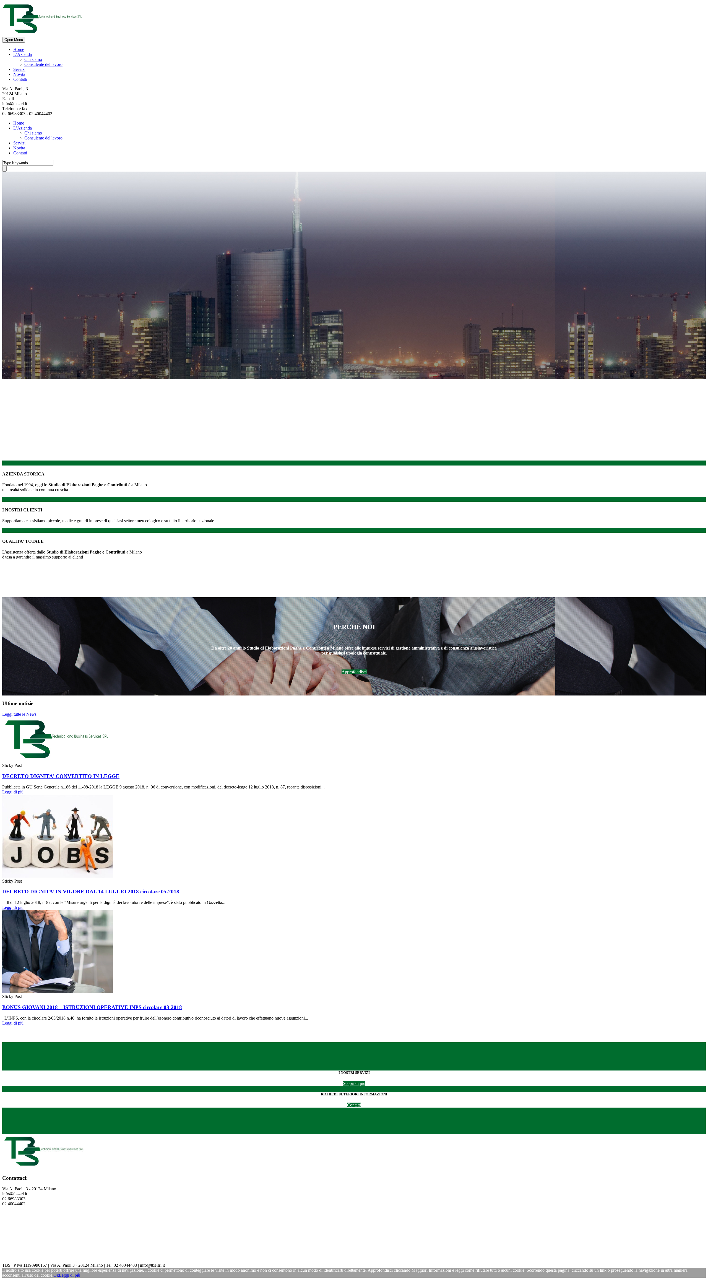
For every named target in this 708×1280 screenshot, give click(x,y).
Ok (56, 1275)
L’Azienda (22, 54)
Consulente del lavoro (43, 64)
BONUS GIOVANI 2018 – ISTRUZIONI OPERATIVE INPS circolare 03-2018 (92, 1007)
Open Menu (13, 40)
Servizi (19, 69)
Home (18, 49)
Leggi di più (13, 792)
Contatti (20, 79)
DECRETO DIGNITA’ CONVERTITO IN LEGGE (60, 776)
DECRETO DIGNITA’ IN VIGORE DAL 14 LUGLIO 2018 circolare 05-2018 (90, 891)
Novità (19, 74)
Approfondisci (354, 671)
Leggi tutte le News (19, 714)
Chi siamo (33, 59)
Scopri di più (354, 1083)
